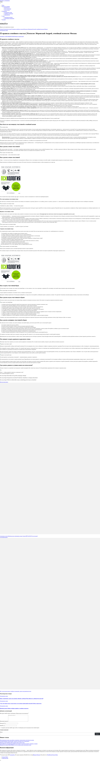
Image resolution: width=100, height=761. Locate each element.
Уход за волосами (7, 8)
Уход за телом (7, 10)
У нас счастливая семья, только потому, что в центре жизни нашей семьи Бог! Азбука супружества (20, 703)
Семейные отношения (8, 13)
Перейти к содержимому (5, 0)
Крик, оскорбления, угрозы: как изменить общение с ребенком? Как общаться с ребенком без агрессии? (21, 698)
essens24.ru (4, 23)
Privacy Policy (55, 754)
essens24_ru (2, 36)
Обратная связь (5, 758)
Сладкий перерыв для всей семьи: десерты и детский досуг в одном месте (14, 741)
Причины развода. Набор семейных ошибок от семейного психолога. (14, 708)
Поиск (1, 732)
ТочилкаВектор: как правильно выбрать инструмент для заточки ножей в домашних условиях (19, 743)
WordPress (49, 754)
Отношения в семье (8, 12)
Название (2, 723)
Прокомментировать (4, 721)
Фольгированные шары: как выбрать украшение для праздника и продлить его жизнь (17, 740)
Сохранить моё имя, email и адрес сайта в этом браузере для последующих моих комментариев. (20, 727)
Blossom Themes (36, 754)
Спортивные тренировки (9, 18)
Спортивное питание (8, 17)
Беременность (7, 7)
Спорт (3, 16)
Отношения (4, 11)
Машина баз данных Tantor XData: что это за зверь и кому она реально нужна (15, 745)
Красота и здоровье (6, 6)
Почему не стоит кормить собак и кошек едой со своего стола (12, 742)
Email (1, 725)
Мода (3, 5)
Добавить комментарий (19, 36)
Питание (4, 19)
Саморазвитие (7, 14)
